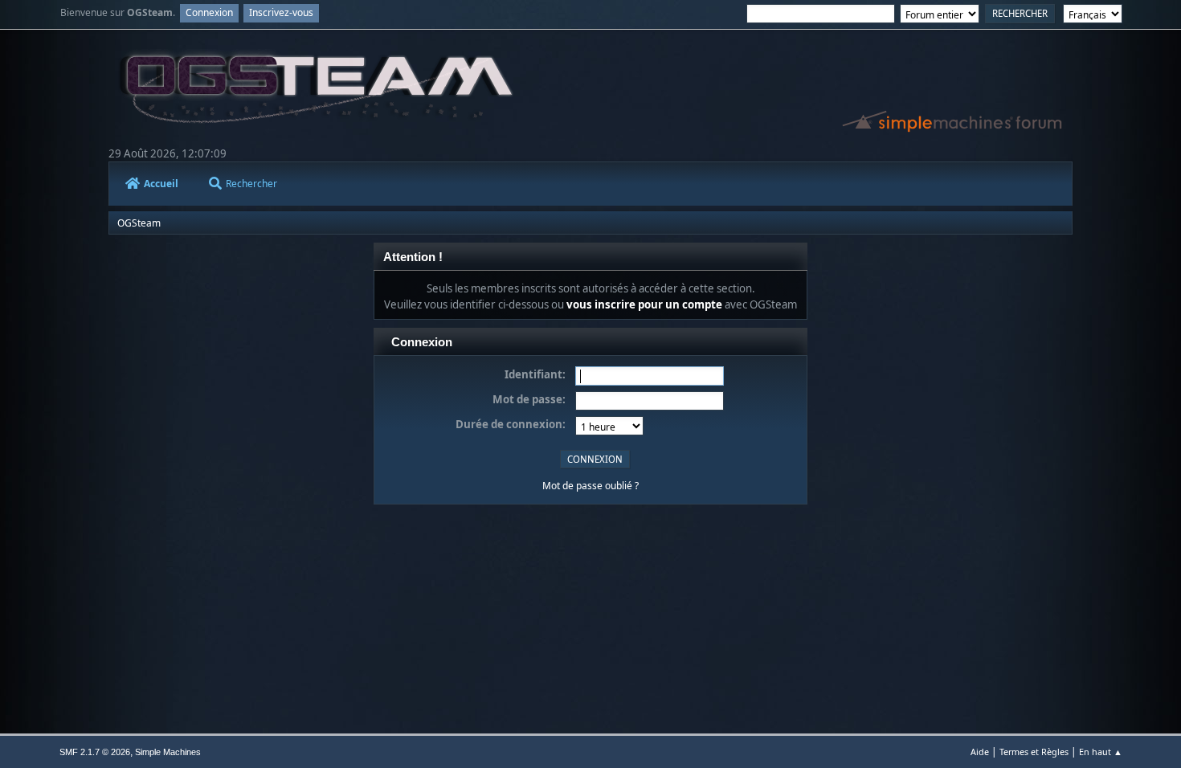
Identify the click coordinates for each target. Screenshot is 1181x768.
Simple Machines (168, 752)
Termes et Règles (1034, 752)
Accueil (161, 183)
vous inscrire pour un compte (644, 304)
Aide (980, 752)
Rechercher (251, 183)
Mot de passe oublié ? (590, 485)
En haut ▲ (1100, 752)
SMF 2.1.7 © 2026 (94, 752)
